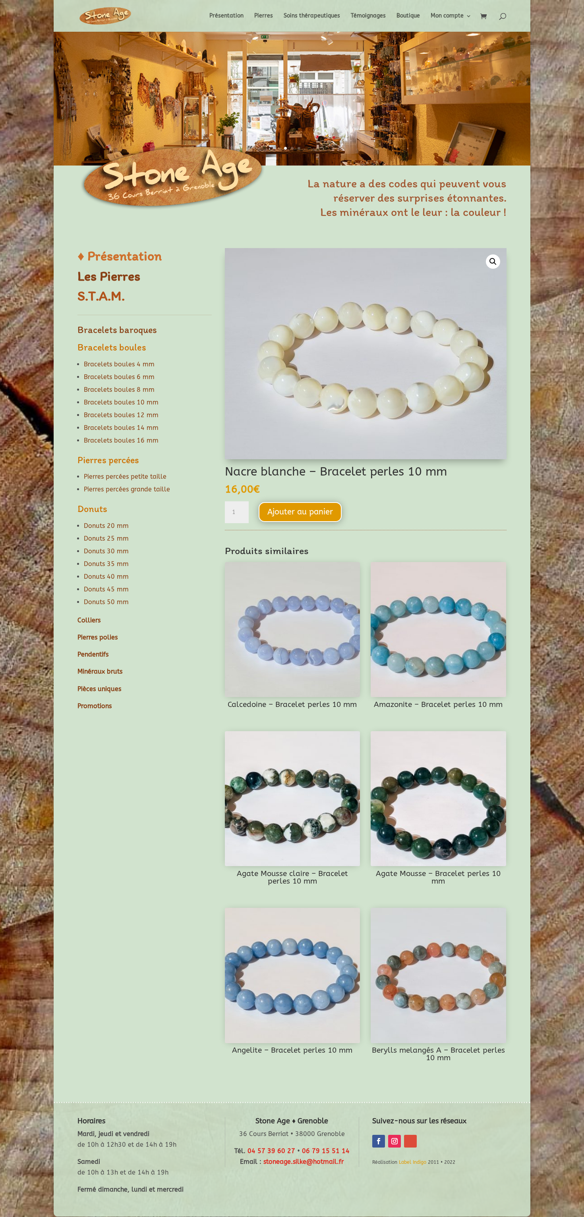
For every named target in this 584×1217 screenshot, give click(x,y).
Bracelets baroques (117, 329)
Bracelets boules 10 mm (121, 402)
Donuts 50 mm (106, 602)
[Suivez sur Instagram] (394, 1141)
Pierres (263, 16)
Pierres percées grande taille (127, 489)
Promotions (94, 706)
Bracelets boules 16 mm (121, 440)
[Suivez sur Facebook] (378, 1141)
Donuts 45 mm (106, 589)
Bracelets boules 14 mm (121, 427)
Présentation (226, 16)
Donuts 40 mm (106, 576)
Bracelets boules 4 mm (119, 364)
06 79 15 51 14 (326, 1151)
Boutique (408, 16)
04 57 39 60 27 (271, 1151)
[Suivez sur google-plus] (410, 1141)
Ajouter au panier (300, 511)
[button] (493, 261)
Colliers (89, 620)
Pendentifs (92, 654)
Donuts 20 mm (106, 526)
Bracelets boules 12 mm (121, 415)
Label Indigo (412, 1162)
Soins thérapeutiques (312, 16)
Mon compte (447, 16)
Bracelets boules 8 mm (119, 389)
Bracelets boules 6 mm (119, 377)
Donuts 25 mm (106, 538)
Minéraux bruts (99, 671)
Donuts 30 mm (106, 551)
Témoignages (368, 16)
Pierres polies (97, 637)
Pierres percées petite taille (125, 476)
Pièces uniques (99, 689)
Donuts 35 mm (106, 564)
